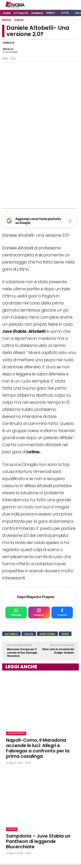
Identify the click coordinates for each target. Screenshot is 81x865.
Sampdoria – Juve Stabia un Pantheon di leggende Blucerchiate (38, 841)
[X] (44, 51)
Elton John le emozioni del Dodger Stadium (58, 650)
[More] (74, 51)
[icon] (63, 5)
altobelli (11, 633)
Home (6, 20)
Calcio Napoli (16, 733)
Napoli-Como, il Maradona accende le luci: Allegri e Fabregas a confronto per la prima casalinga (37, 748)
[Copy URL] (64, 51)
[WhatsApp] (34, 51)
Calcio (19, 20)
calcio (28, 633)
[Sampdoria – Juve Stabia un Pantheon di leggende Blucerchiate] (40, 795)
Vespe (65, 633)
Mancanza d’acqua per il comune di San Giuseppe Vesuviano (22, 652)
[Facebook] (24, 51)
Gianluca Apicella (8, 46)
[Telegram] (54, 51)
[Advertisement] (40, 166)
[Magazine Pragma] (15, 4)
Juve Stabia (47, 633)
